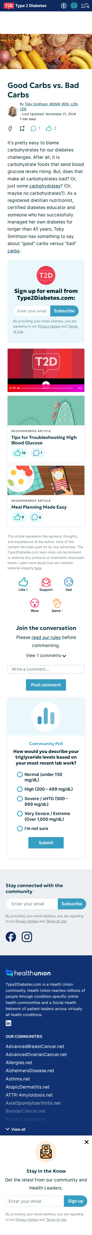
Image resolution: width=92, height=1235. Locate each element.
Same (55, 605)
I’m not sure (36, 828)
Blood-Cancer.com (25, 1119)
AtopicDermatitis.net (28, 1087)
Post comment (46, 684)
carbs (14, 251)
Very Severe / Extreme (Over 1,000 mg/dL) (47, 816)
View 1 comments (44, 655)
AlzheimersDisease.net (30, 1070)
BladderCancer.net (25, 1111)
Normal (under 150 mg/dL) (43, 777)
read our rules (46, 637)
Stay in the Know (46, 1171)
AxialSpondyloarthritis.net (33, 1103)
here (37, 568)
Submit (46, 842)
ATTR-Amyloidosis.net (29, 1095)
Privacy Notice (27, 1219)
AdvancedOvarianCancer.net (36, 1054)
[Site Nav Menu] (85, 5)
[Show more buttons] (79, 388)
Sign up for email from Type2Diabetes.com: (46, 294)
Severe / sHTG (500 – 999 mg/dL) (46, 801)
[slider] (45, 388)
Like (21, 584)
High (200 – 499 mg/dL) (49, 789)
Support (45, 584)
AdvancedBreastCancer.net (35, 1046)
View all (17, 1129)
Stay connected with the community (34, 888)
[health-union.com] (28, 974)
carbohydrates (44, 186)
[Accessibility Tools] (64, 5)
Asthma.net (18, 1079)
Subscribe (64, 310)
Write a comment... (30, 669)
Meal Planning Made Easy (39, 507)
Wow (32, 605)
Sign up (75, 1201)
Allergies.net (19, 1062)
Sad (65, 584)
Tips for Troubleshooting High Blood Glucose (44, 440)
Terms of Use (56, 1219)
